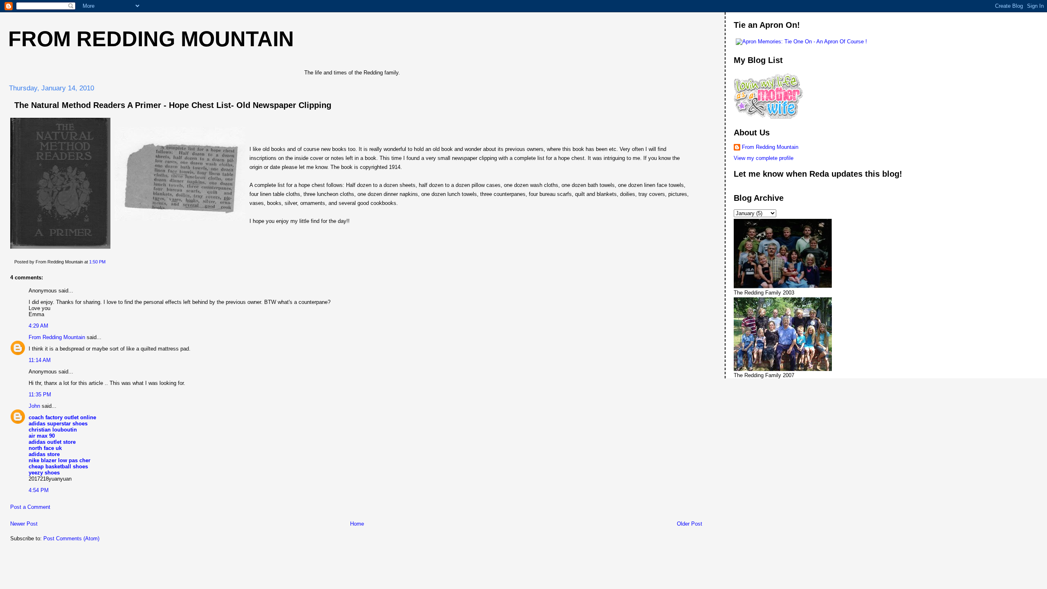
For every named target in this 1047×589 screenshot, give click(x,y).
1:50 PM (97, 261)
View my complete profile (763, 158)
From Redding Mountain (151, 39)
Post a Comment (30, 507)
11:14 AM (40, 360)
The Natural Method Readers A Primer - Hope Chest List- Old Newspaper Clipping (172, 105)
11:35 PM (40, 394)
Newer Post (24, 524)
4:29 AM (38, 326)
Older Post (689, 524)
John (34, 406)
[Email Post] (107, 261)
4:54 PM (39, 490)
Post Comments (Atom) (71, 538)
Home (357, 524)
